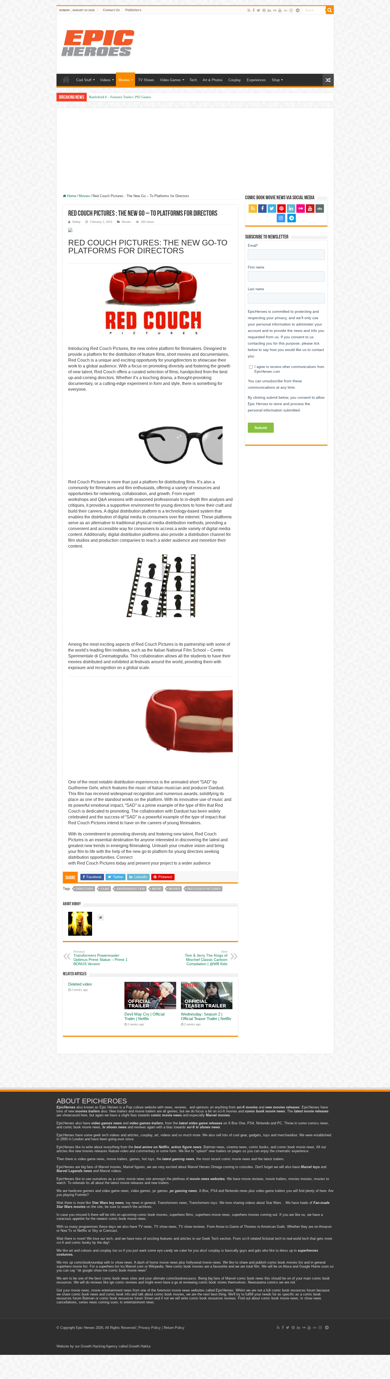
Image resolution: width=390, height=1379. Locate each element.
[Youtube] (280, 10)
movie (156, 888)
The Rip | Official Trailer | (107, 97)
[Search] (330, 10)
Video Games (170, 80)
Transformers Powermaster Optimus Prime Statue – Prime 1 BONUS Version (100, 958)
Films (105, 888)
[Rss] (249, 10)
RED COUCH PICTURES (203, 888)
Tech (193, 80)
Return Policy (174, 1328)
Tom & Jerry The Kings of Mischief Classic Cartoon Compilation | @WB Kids (206, 958)
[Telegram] (297, 10)
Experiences (256, 80)
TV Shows (146, 80)
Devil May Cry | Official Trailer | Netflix (144, 1016)
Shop (276, 80)
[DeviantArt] (285, 10)
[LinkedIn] (269, 10)
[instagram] (291, 10)
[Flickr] (274, 10)
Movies (124, 80)
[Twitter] (258, 10)
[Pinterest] (264, 10)
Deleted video (80, 984)
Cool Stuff (84, 80)
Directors (84, 888)
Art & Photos (213, 80)
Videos (105, 80)
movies (174, 888)
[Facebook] (253, 10)
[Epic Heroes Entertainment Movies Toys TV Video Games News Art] (97, 43)
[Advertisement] (195, 154)
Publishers (133, 10)
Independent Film (130, 888)
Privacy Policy (149, 1328)
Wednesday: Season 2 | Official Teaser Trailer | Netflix (206, 1016)
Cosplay (234, 80)
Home (66, 79)
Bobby (76, 221)
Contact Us (111, 10)
